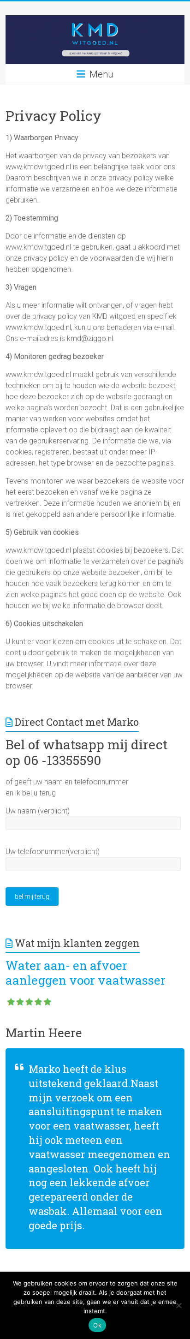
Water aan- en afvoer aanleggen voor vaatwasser (86, 972)
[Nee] (178, 1305)
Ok (97, 1325)
